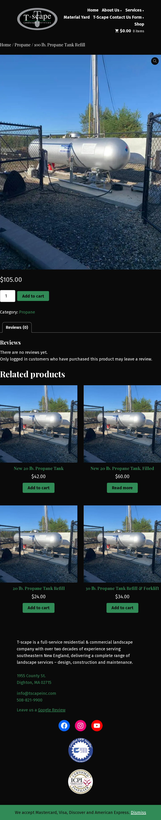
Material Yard (77, 17)
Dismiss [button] (138, 812)
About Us (110, 10)
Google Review (51, 709)
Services (133, 10)
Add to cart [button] (38, 487)
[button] (155, 61)
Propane (23, 44)
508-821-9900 (29, 700)
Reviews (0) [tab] (17, 327)
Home (93, 10)
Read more (122, 487)
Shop (139, 24)
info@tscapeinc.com (36, 693)
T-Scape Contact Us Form (117, 17)
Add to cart (33, 296)
